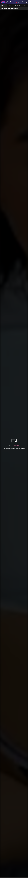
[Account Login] (26, 2)
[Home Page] (6, 2)
